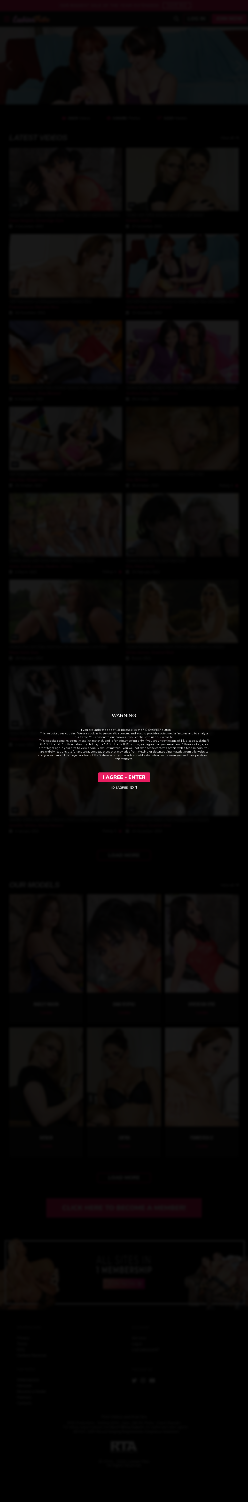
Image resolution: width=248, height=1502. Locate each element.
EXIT (133, 788)
